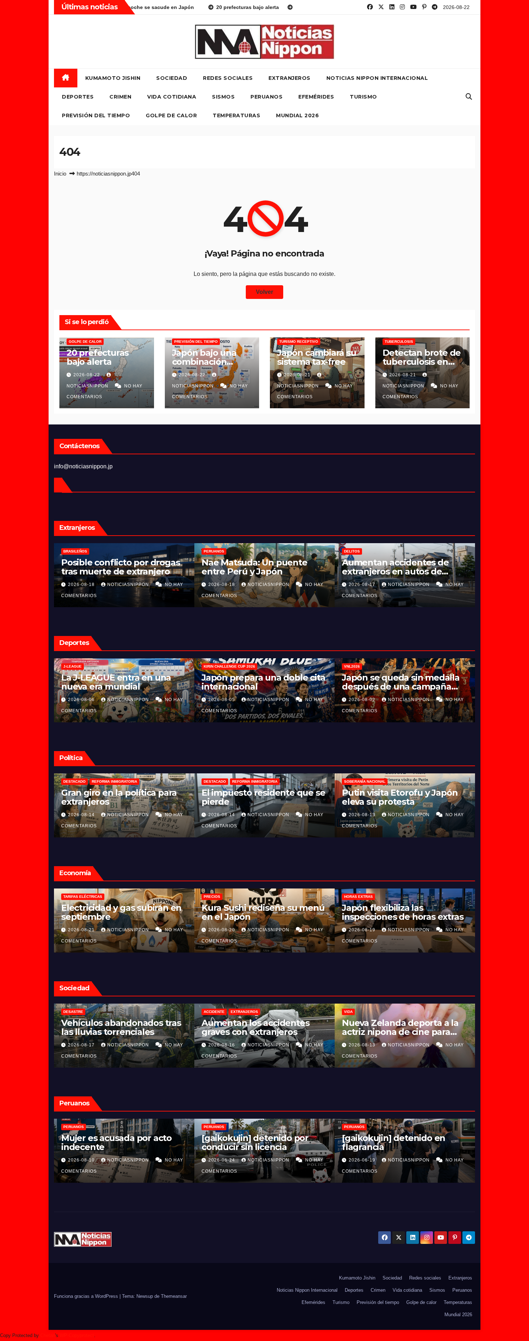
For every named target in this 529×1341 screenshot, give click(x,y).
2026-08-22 (87, 374)
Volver (264, 292)
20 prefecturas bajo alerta (97, 357)
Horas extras (218, 897)
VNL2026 (212, 666)
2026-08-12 (363, 814)
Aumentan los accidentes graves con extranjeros (395, 567)
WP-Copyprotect (77, 1335)
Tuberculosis (399, 342)
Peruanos (266, 97)
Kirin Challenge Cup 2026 (89, 666)
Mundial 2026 (297, 115)
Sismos (223, 97)
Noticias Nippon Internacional (377, 78)
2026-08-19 (222, 929)
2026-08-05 (82, 699)
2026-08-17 (222, 584)
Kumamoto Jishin (113, 78)
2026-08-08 (363, 1044)
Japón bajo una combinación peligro (204, 361)
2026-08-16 (363, 584)
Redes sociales (228, 78)
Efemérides (316, 97)
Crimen (120, 97)
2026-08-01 (363, 699)
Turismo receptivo (298, 342)
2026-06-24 (82, 1160)
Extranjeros (289, 78)
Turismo (363, 97)
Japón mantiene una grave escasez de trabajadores (398, 912)
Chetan (47, 1335)
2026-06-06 (363, 1160)
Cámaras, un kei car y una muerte (395, 1027)
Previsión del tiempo (96, 115)
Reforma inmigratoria (114, 781)
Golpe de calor (171, 115)
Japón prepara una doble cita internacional (123, 682)
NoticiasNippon (128, 584)
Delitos (212, 551)
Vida (208, 1012)
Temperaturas (236, 115)
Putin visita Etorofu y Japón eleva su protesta (259, 797)
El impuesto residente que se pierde (123, 797)
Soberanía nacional (224, 781)
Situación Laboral (363, 897)
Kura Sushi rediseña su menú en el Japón (122, 912)
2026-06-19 (222, 1160)
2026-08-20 (82, 929)
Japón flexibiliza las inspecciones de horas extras (262, 912)
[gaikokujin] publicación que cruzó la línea (401, 1142)
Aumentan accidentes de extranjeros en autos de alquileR (255, 571)
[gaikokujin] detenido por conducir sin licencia (114, 1142)
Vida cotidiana (171, 97)
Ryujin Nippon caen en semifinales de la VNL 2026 (398, 682)
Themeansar (174, 1296)
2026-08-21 (298, 374)
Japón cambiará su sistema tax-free (316, 357)
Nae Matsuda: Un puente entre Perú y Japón (114, 567)
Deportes (78, 97)
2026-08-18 (82, 584)
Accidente (354, 551)
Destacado (74, 781)
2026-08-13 (222, 814)
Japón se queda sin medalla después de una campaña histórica (260, 686)
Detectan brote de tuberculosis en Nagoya (422, 361)
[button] (469, 96)
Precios (71, 897)
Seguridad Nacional (364, 781)
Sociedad (171, 78)
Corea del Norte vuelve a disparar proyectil (394, 797)
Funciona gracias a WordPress (86, 1296)
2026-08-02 (222, 699)
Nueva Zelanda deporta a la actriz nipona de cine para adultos (260, 1032)
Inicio (60, 174)
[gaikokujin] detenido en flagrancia (253, 1142)
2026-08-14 (82, 814)
